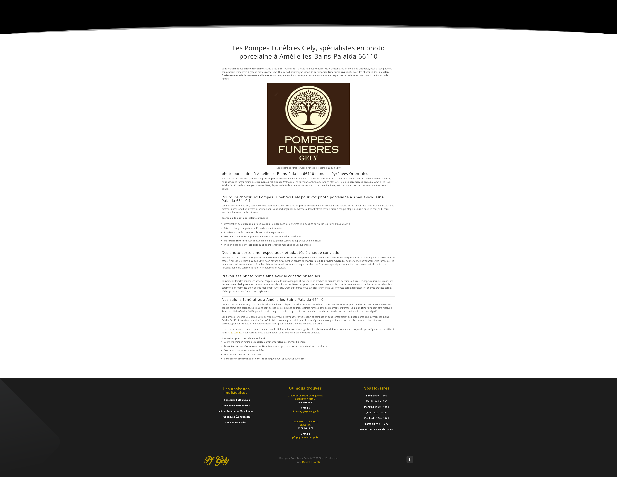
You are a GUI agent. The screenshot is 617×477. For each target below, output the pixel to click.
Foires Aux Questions (365, 15)
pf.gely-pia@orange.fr (305, 437)
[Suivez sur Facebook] (410, 459)
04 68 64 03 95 (305, 402)
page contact (235, 332)
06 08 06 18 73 (305, 428)
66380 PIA (305, 424)
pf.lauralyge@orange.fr (305, 411)
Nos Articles (338, 15)
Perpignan (310, 15)
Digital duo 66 (311, 461)
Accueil (294, 15)
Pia (323, 15)
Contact (389, 15)
